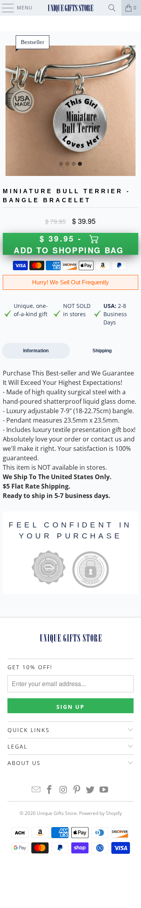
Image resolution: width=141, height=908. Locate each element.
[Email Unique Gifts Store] (36, 790)
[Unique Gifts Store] (70, 8)
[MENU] (4, 8)
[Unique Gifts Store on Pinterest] (77, 790)
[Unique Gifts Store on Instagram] (63, 790)
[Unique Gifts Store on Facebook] (50, 790)
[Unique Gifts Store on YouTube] (104, 790)
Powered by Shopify (100, 813)
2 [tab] (67, 164)
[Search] (112, 8)
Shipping (102, 350)
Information (36, 350)
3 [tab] (73, 164)
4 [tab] (80, 164)
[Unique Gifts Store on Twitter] (90, 790)
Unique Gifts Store (57, 813)
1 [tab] (61, 164)
